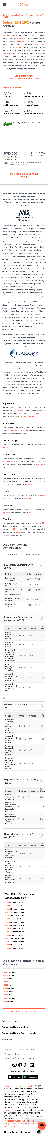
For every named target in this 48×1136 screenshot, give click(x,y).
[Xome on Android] (30, 1077)
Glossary (8, 1054)
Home (5, 15)
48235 (8, 922)
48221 (8, 912)
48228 (8, 909)
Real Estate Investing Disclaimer (18, 1121)
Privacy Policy (10, 1110)
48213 (8, 941)
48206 (8, 948)
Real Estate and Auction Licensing (19, 1086)
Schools (12, 554)
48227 (8, 915)
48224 (8, 902)
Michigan (29, 15)
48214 (8, 932)
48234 (8, 928)
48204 (8, 935)
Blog (17, 1054)
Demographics (32, 554)
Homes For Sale (16, 15)
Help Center (36, 1049)
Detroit (38, 15)
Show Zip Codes (24, 1011)
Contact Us (23, 1049)
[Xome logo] (24, 4)
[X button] (26, 1064)
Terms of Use (28, 1107)
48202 (5, 17)
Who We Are (9, 1049)
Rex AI (31, 1058)
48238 (8, 925)
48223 (8, 938)
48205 (8, 906)
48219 (8, 919)
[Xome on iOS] (15, 1077)
